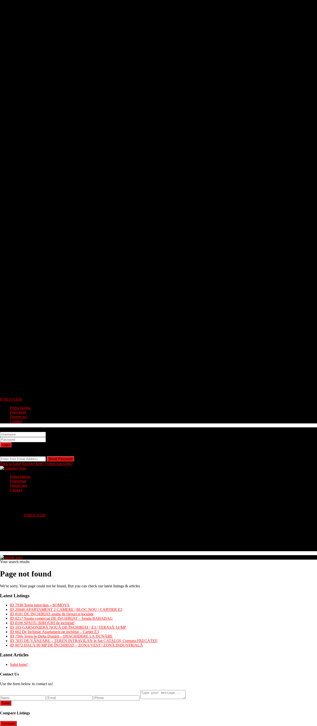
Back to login (10, 464)
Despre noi (18, 417)
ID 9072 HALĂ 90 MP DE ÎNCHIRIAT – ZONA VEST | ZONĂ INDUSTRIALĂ (76, 645)
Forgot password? (59, 464)
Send (5, 703)
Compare (8, 723)
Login (6, 445)
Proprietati (18, 412)
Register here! (33, 464)
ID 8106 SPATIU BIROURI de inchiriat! (42, 623)
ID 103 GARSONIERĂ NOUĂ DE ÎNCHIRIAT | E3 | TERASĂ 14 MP (68, 627)
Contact (16, 421)
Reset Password (60, 459)
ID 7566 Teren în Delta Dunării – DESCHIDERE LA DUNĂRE (61, 636)
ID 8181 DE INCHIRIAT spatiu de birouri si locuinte (52, 614)
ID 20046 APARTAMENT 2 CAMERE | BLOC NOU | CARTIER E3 (66, 609)
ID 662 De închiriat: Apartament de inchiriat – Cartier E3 (54, 632)
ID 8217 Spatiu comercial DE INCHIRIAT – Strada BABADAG (61, 618)
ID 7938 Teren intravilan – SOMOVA (40, 605)
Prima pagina (20, 408)
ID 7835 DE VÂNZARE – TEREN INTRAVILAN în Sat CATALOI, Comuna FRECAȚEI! (84, 641)
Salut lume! (19, 664)
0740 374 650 (11, 399)
